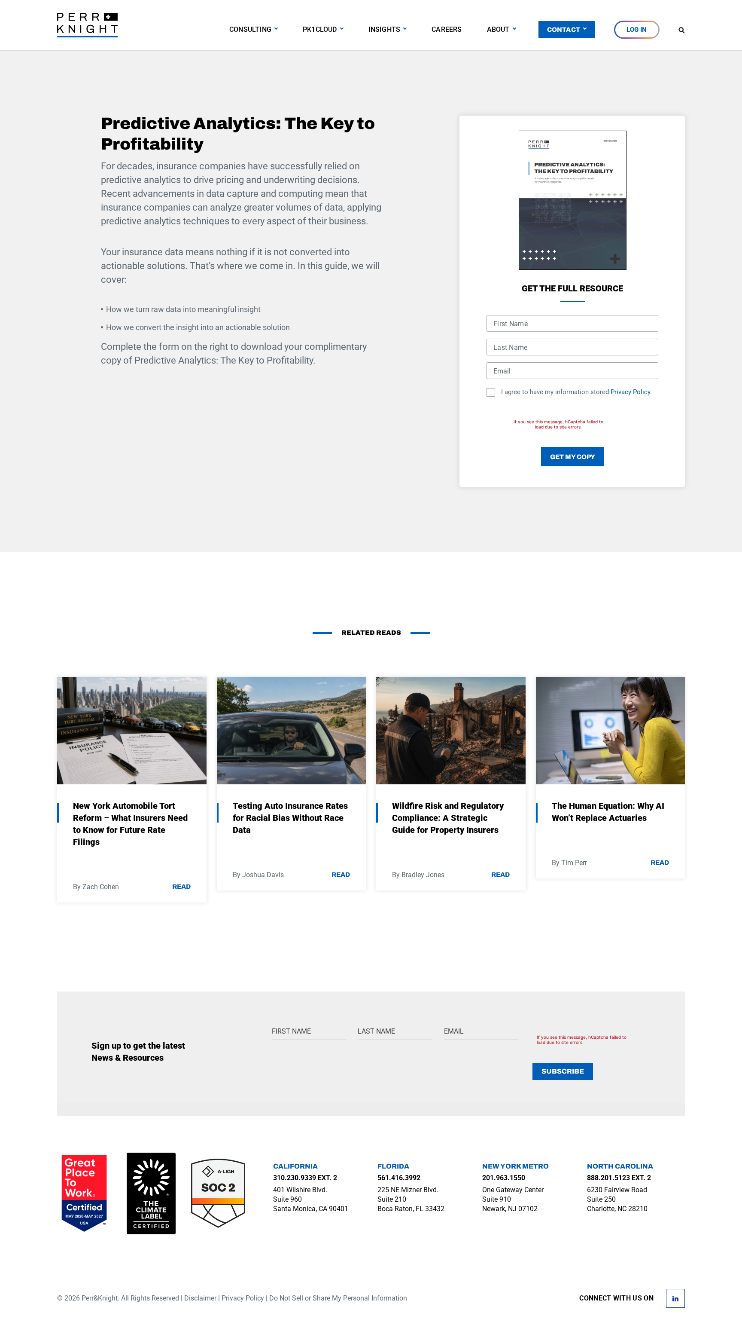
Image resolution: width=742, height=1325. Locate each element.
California (295, 1166)
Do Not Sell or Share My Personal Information (338, 1298)
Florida (393, 1166)
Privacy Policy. (631, 392)
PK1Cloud (320, 29)
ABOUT (498, 29)
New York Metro (515, 1166)
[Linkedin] (675, 1297)
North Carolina (620, 1166)
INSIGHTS (384, 29)
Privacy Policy (243, 1298)
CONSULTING (250, 29)
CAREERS (447, 29)
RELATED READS (371, 632)
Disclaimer (200, 1298)
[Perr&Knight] (87, 24)
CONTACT (563, 29)
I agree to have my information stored (576, 392)
